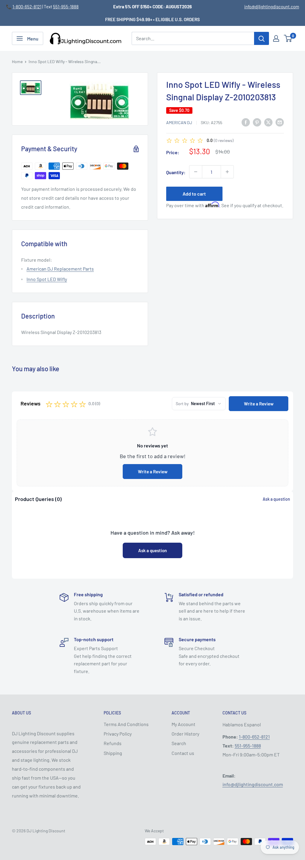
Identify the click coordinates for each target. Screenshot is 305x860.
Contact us (183, 753)
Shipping (113, 753)
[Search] (261, 38)
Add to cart (194, 193)
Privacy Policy (118, 733)
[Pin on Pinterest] (257, 122)
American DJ (179, 122)
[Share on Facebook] (246, 122)
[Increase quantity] (227, 172)
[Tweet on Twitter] (268, 122)
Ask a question (276, 499)
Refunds (113, 743)
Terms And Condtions (126, 724)
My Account (183, 724)
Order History (185, 733)
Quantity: (176, 172)
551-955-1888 (66, 6)
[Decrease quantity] (195, 172)
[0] (288, 38)
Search (179, 743)
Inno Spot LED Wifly (47, 279)
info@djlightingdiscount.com (271, 6)
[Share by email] (280, 122)
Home (17, 61)
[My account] (276, 38)
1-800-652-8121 (27, 6)
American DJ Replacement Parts (60, 268)
